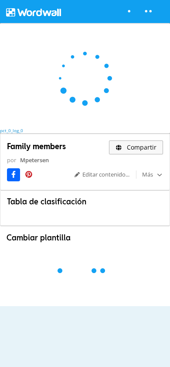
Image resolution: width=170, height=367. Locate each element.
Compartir (140, 147)
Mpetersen (34, 160)
